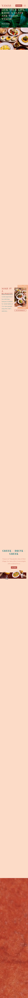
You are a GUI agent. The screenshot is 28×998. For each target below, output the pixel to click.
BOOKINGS (18, 5)
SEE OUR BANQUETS (20, 310)
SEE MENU (14, 567)
